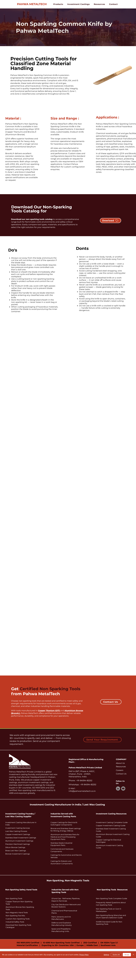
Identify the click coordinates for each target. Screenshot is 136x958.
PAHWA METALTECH (32, 4)
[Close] (133, 954)
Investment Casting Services (17, 828)
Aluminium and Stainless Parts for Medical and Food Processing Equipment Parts (65, 837)
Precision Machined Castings (17, 844)
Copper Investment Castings (17, 834)
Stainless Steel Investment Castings (20, 838)
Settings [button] (106, 955)
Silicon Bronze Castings (15, 847)
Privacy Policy (84, 955)
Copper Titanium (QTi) (49, 710)
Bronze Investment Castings (17, 854)
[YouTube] (123, 788)
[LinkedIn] (118, 788)
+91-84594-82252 (84, 780)
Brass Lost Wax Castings (15, 851)
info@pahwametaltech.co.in (82, 791)
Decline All (116, 955)
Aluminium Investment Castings (19, 841)
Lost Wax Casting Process (16, 831)
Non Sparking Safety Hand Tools (21, 890)
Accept (127, 955)
